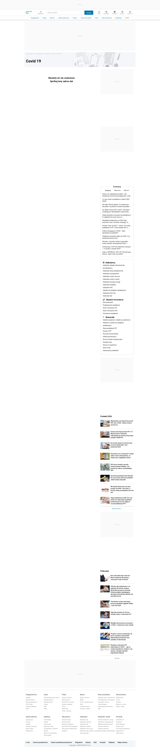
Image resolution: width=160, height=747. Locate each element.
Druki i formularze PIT (110, 308)
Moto (96, 18)
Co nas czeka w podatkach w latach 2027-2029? (116, 200)
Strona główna (30, 53)
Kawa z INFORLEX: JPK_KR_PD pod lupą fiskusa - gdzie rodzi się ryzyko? (116, 253)
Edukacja (118, 18)
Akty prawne (66, 717)
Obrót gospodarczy (31, 702)
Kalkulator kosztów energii (111, 282)
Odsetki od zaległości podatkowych (114, 290)
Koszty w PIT (107, 331)
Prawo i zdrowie (66, 711)
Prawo (75, 18)
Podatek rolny (107, 342)
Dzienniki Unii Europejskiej (69, 726)
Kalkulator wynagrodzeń (111, 273)
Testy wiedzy (47, 735)
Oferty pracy (119, 733)
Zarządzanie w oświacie (51, 728)
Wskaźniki (110, 317)
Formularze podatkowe (110, 313)
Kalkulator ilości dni (109, 293)
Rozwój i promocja (31, 726)
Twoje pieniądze (86, 18)
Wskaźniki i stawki (104, 717)
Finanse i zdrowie (85, 708)
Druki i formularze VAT (110, 310)
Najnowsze (117, 190)
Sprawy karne (66, 700)
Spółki (82, 700)
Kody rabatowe (120, 724)
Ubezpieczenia (48, 702)
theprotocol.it (120, 731)
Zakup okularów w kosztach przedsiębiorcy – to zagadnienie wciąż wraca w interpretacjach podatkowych (117, 216)
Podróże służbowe (103, 726)
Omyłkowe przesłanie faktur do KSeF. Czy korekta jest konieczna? (116, 237)
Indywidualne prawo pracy (51, 697)
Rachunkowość (108, 302)
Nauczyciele (47, 724)
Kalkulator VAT (108, 287)
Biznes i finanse (84, 697)
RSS (95, 742)
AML (99, 708)
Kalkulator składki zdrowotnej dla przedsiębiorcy (114, 266)
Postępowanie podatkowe (111, 305)
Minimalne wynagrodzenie (105, 722)
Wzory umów (120, 726)
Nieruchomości (107, 18)
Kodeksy (64, 731)
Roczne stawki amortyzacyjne (112, 339)
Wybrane (126, 190)
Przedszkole (47, 719)
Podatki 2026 (106, 416)
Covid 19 (59, 53)
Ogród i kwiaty (120, 706)
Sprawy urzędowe (67, 704)
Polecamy (104, 571)
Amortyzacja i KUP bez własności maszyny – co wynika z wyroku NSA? (116, 247)
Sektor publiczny (63, 18)
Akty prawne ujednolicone (69, 728)
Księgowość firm (31, 694)
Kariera (88, 742)
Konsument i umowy (68, 702)
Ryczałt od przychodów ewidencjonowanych (110, 335)
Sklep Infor (65, 708)
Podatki (28, 697)
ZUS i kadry (29, 704)
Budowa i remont (121, 704)
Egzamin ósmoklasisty (50, 733)
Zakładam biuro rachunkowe (106, 697)
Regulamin (78, 742)
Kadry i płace (29, 728)
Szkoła (46, 722)
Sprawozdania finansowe (105, 706)
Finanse (118, 702)
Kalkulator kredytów (109, 285)
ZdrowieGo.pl (120, 719)
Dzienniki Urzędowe (68, 724)
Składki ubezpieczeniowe (105, 724)
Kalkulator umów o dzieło (111, 279)
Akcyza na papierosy (110, 345)
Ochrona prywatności (40, 742)
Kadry (44, 18)
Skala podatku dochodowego (106, 731)
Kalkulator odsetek (85, 726)
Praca (63, 706)
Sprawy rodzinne (67, 697)
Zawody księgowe (31, 706)
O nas (28, 742)
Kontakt (102, 742)
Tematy (47, 53)
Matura (46, 731)
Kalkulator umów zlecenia (111, 276)
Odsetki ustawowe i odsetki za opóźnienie (116, 320)
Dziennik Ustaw (66, 719)
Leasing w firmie (85, 706)
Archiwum (119, 722)
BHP (45, 706)
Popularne (108, 190)
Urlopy (46, 704)
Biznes (52, 18)
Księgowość (35, 18)
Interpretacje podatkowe (111, 350)
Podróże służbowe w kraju (105, 719)
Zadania (28, 724)
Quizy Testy (106, 347)
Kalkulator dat (107, 296)
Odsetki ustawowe (103, 728)
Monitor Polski (66, 722)
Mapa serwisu (122, 742)
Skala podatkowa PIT (110, 328)
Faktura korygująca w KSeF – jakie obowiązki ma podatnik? (113, 232)
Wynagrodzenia (48, 700)
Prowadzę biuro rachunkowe (106, 700)
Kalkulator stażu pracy (86, 728)
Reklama (112, 742)
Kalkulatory (110, 262)
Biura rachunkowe (104, 694)
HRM (45, 708)
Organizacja (29, 719)
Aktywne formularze (114, 299)
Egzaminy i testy (48, 726)
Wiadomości (119, 697)
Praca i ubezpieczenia (86, 702)
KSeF (127, 18)
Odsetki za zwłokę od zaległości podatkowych (113, 324)
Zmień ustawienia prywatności (61, 742)
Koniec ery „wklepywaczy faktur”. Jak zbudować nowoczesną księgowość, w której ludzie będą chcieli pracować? (117, 195)
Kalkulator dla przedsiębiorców (113, 271)
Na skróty (119, 717)
